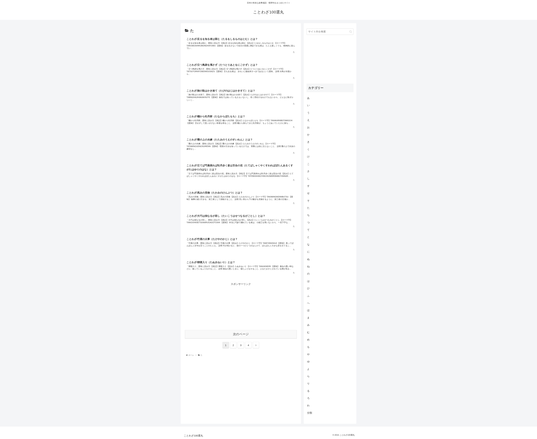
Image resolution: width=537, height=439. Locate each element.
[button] (350, 31)
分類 (309, 412)
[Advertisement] (241, 305)
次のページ (241, 334)
